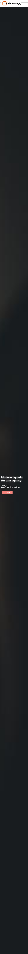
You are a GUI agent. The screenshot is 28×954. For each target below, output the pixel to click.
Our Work (7, 492)
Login (26, 1)
